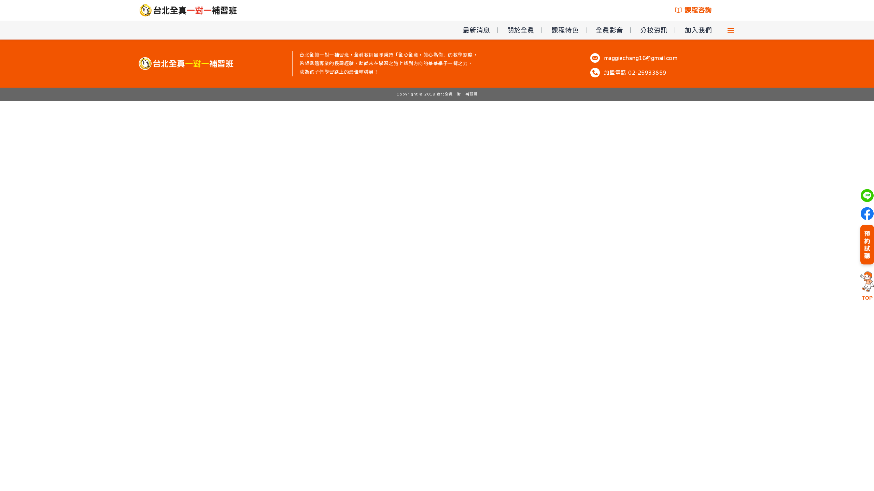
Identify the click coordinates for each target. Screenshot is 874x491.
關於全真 (520, 30)
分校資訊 (653, 30)
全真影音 (609, 30)
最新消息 (476, 30)
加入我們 (698, 30)
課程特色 (565, 30)
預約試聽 (867, 244)
